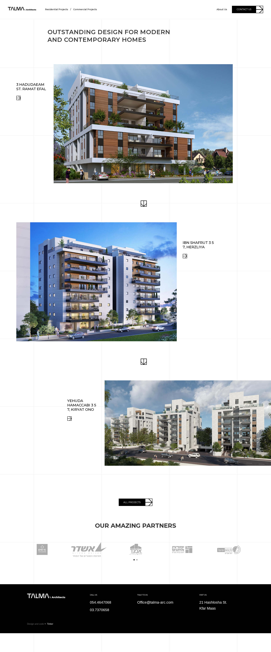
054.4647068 (100, 602)
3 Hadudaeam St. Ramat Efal (31, 86)
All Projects (132, 502)
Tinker (50, 624)
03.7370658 (99, 610)
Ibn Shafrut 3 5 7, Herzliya (198, 244)
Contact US (244, 9)
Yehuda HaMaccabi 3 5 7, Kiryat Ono (81, 405)
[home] (22, 9)
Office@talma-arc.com (155, 602)
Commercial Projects (85, 9)
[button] (6, 545)
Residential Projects (56, 9)
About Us (222, 9)
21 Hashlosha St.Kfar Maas (213, 605)
